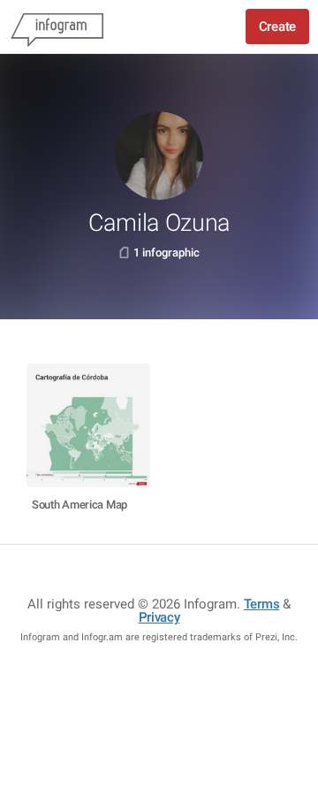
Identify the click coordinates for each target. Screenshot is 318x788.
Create (277, 26)
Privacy (159, 617)
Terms (262, 604)
